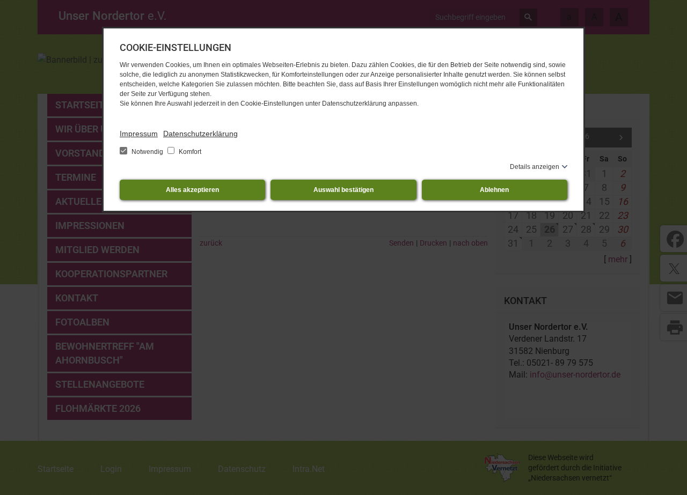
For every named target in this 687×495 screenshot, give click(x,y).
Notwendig (147, 152)
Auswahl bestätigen (343, 190)
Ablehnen (494, 190)
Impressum (139, 133)
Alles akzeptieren (192, 190)
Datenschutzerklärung (200, 133)
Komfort (189, 152)
